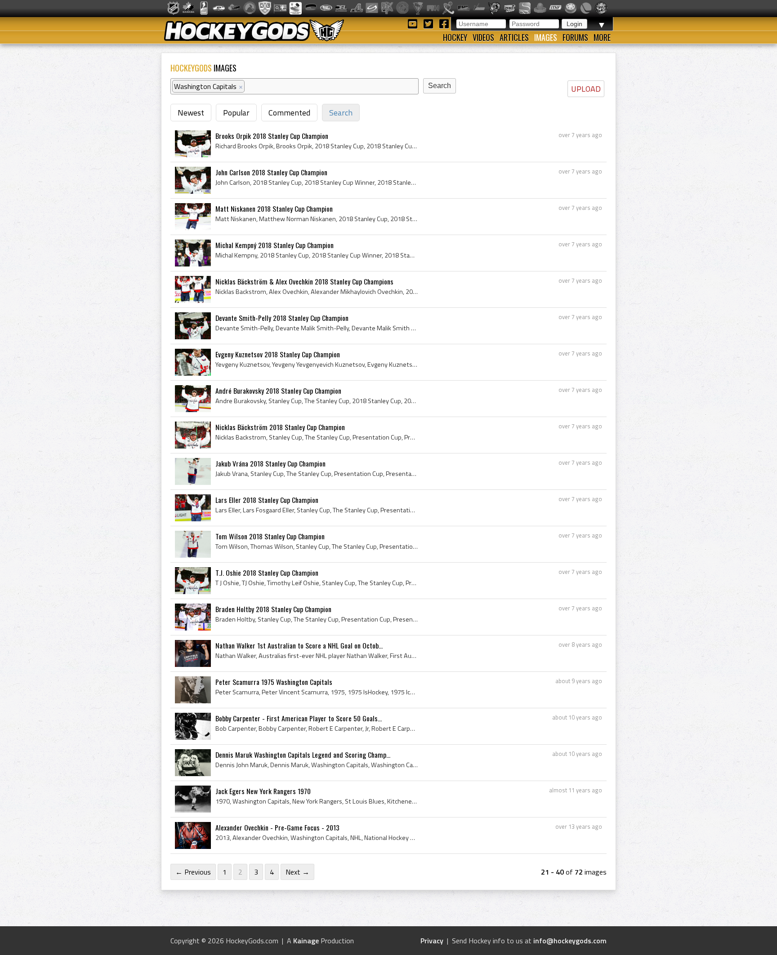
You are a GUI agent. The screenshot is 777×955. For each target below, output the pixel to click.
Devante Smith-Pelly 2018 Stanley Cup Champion (281, 317)
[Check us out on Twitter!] (430, 23)
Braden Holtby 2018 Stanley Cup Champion (273, 609)
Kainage (306, 940)
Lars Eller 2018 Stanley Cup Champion (266, 499)
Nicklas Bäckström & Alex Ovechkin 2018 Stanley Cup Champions (304, 281)
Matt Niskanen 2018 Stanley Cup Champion (274, 208)
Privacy (431, 940)
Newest (191, 113)
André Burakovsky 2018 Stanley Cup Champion (278, 390)
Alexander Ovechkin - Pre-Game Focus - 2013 (277, 827)
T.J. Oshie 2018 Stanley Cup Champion (266, 572)
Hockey (455, 37)
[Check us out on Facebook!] (444, 23)
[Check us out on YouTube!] (414, 23)
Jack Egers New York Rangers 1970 (263, 791)
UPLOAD (586, 89)
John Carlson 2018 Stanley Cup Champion (271, 172)
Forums (575, 37)
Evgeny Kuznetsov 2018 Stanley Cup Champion (277, 354)
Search (341, 113)
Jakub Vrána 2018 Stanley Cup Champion (270, 463)
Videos (483, 37)
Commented (289, 113)
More (602, 37)
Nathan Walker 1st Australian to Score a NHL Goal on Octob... (299, 645)
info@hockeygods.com (570, 940)
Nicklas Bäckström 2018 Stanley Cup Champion (280, 427)
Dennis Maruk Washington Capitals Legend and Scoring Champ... (302, 754)
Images (545, 37)
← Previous (193, 871)
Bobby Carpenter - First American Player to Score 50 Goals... (298, 718)
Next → (297, 871)
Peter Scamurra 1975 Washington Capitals (273, 681)
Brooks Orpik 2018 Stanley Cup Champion (271, 135)
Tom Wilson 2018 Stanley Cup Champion (270, 536)
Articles (514, 37)
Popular (236, 113)
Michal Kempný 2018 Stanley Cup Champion (274, 245)
